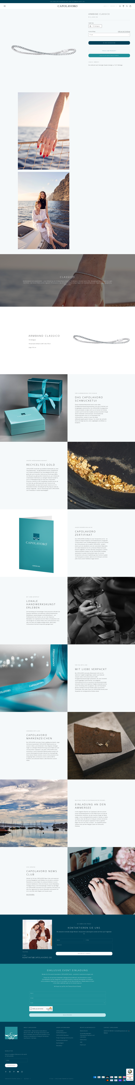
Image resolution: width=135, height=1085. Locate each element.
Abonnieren (11, 1065)
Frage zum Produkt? (109, 50)
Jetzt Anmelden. (30, 894)
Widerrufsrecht (84, 1031)
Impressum (83, 1045)
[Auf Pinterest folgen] (14, 1071)
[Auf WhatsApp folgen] (22, 1071)
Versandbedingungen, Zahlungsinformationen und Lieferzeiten (87, 1035)
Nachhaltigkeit (60, 1043)
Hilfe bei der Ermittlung (124, 31)
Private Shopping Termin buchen (64, 1038)
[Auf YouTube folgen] (18, 1071)
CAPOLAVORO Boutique (62, 1035)
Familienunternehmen (62, 1040)
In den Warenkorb (109, 43)
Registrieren (67, 1015)
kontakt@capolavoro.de (37, 957)
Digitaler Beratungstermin (109, 55)
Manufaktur (59, 1045)
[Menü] (132, 1070)
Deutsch (112, 6)
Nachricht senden (84, 953)
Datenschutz (83, 1039)
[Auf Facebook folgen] (6, 1071)
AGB (81, 1042)
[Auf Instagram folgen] (10, 1071)
